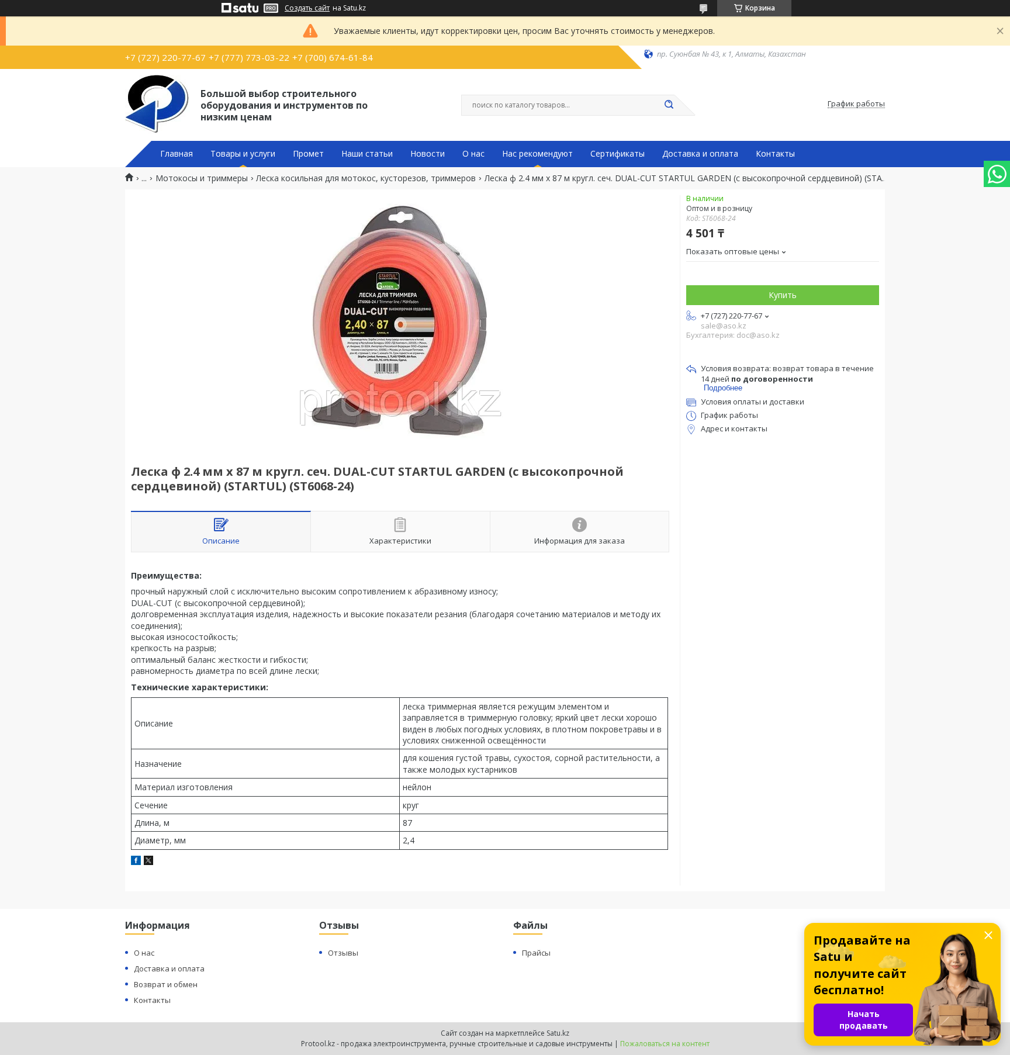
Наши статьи (367, 154)
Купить (783, 294)
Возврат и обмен (166, 984)
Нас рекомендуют (537, 154)
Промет (308, 154)
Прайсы (536, 952)
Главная (176, 154)
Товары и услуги (242, 154)
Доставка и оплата (700, 154)
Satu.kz (557, 1033)
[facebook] (136, 861)
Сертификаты (617, 154)
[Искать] (668, 105)
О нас (473, 154)
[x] (148, 861)
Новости (427, 154)
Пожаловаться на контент (665, 1044)
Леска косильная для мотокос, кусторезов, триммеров (366, 178)
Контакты (775, 154)
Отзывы (343, 952)
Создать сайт (307, 8)
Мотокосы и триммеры (201, 178)
